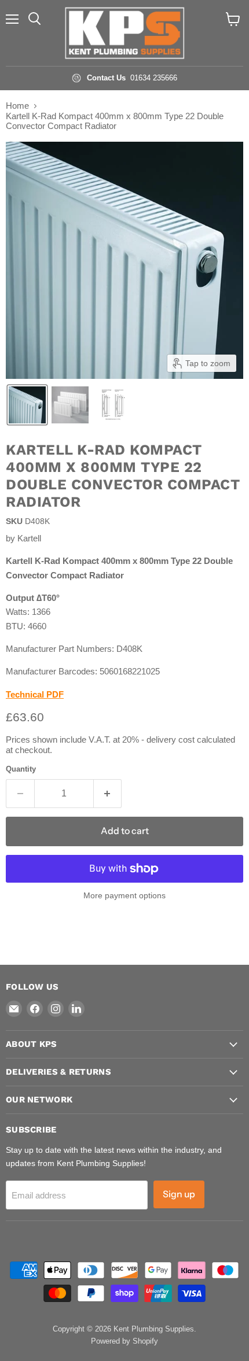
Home (17, 105)
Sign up (179, 1194)
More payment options (124, 895)
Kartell (29, 538)
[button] (27, 405)
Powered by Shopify (124, 1341)
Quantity (21, 769)
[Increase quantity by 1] (108, 793)
